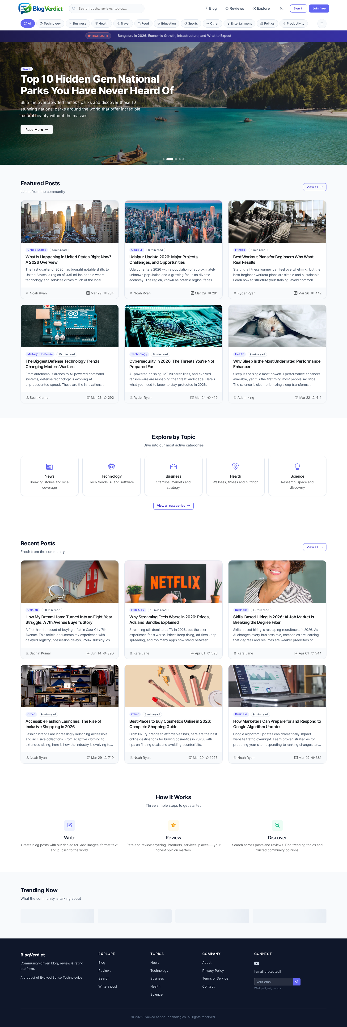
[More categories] (321, 23)
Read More (34, 137)
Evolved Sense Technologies (61, 977)
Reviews (237, 8)
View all (312, 187)
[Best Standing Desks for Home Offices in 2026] (173, 159)
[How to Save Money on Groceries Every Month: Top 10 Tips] (180, 159)
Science (156, 994)
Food (145, 23)
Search (103, 978)
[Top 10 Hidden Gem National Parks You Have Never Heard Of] (167, 159)
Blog (213, 8)
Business (79, 23)
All (29, 23)
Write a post (107, 986)
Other (214, 23)
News (154, 962)
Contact (208, 986)
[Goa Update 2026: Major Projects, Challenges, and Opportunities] (183, 159)
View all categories (171, 505)
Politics (269, 23)
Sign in (299, 8)
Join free (319, 8)
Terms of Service (215, 978)
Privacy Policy (213, 970)
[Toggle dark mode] (281, 8)
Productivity (295, 23)
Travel (125, 23)
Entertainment (241, 23)
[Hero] (164, 159)
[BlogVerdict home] (40, 8)
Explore (263, 8)
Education (168, 23)
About (207, 962)
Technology (52, 23)
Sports (193, 23)
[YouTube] (256, 963)
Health (103, 23)
